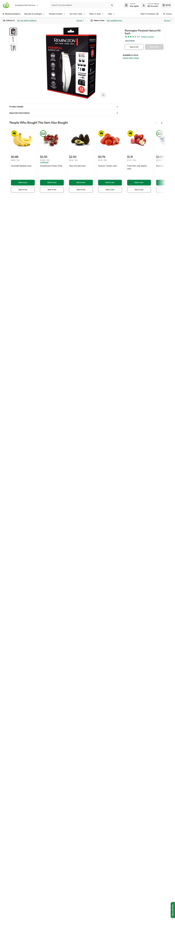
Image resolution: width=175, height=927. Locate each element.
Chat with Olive (173, 910)
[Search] (112, 5)
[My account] (144, 5)
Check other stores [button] (131, 58)
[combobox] (82, 5)
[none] (150, 5)
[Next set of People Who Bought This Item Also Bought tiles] (162, 123)
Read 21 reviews (147, 37)
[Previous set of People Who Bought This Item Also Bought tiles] (156, 123)
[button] (13, 31)
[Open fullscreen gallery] (103, 95)
